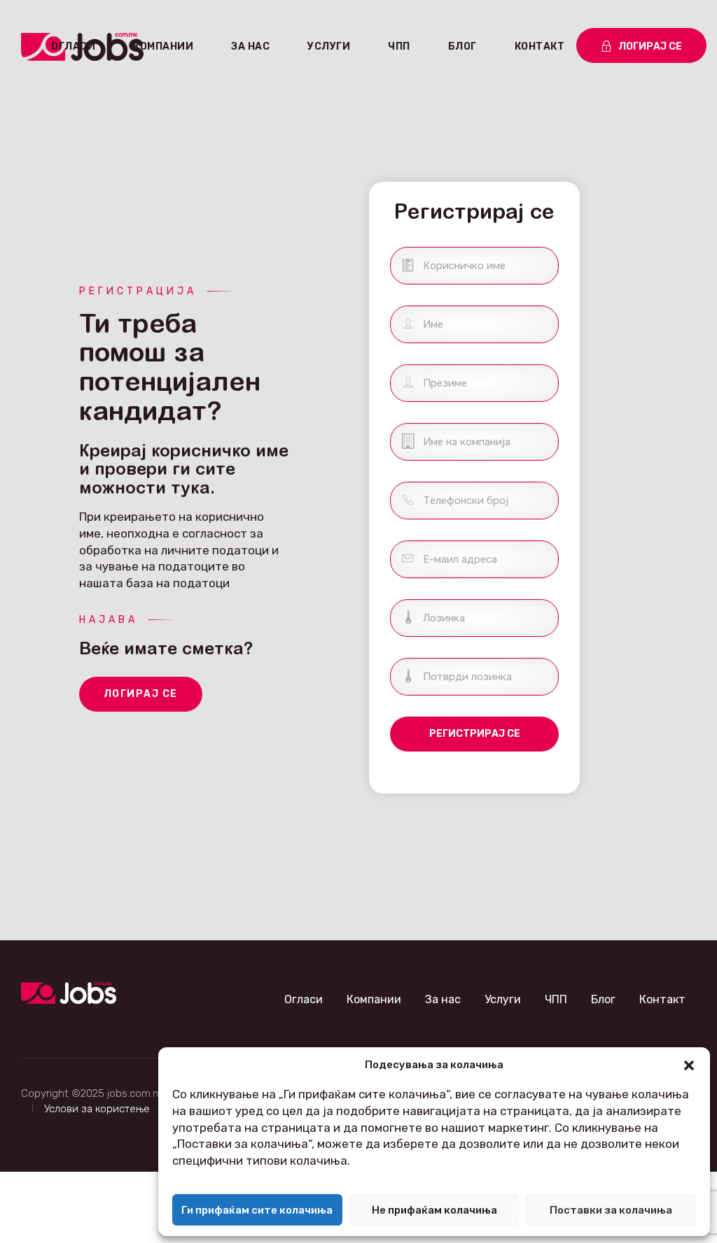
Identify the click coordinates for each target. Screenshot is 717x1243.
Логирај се (141, 694)
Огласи (73, 46)
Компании (163, 46)
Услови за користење (97, 1108)
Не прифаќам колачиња (434, 1210)
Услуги (328, 46)
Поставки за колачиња (611, 1210)
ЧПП (399, 46)
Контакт (540, 46)
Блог (462, 46)
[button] (689, 1065)
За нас (250, 46)
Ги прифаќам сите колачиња (257, 1210)
